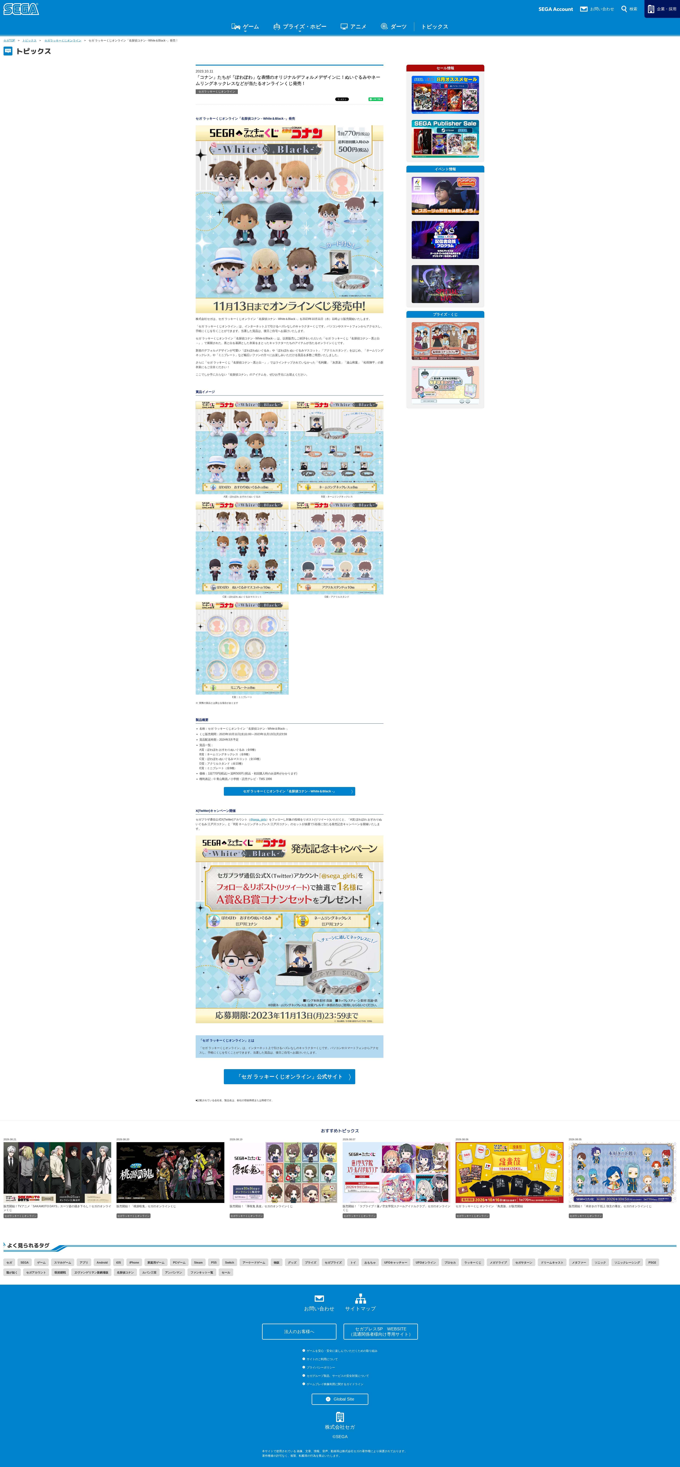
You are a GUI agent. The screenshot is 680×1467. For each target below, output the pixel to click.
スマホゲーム (62, 1262)
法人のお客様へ (299, 1331)
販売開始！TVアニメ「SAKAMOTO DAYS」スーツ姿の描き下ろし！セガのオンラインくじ (57, 1208)
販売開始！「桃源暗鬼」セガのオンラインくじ (146, 1206)
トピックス (435, 26)
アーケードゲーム (254, 1262)
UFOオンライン (426, 1262)
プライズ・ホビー (305, 26)
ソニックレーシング (627, 1262)
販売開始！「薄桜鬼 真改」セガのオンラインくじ (261, 1206)
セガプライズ (333, 1262)
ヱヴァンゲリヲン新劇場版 (91, 1272)
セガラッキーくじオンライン (62, 40)
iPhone (134, 1262)
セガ (9, 1262)
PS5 (214, 1262)
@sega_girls (258, 819)
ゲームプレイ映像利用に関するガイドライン (335, 1384)
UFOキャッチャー (395, 1262)
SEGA (25, 1262)
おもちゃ (370, 1262)
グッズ (292, 1262)
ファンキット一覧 (202, 1272)
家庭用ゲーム (156, 1262)
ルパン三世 (149, 1272)
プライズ (310, 1262)
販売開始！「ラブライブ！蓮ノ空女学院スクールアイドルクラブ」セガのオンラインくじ (396, 1208)
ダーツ (399, 26)
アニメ (358, 26)
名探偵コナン (125, 1272)
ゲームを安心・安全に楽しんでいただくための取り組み (342, 1350)
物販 (276, 1262)
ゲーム (251, 26)
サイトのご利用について (322, 1359)
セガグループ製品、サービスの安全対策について (338, 1375)
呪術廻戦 (60, 1272)
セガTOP (9, 40)
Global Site (344, 1399)
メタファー (579, 1262)
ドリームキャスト (552, 1262)
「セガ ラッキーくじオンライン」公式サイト (289, 1076)
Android (102, 1262)
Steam (198, 1262)
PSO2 (652, 1262)
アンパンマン (173, 1272)
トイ (353, 1262)
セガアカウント (36, 1272)
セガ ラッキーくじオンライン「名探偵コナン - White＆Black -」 (289, 791)
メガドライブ (498, 1262)
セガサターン (523, 1262)
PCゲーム (179, 1262)
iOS (118, 1262)
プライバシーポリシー (321, 1367)
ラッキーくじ (472, 1262)
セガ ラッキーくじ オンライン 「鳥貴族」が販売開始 (489, 1206)
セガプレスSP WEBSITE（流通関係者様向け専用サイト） (380, 1331)
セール (226, 1272)
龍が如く (12, 1272)
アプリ (84, 1262)
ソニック (600, 1262)
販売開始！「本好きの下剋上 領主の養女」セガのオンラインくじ (610, 1206)
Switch (229, 1262)
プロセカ (450, 1262)
